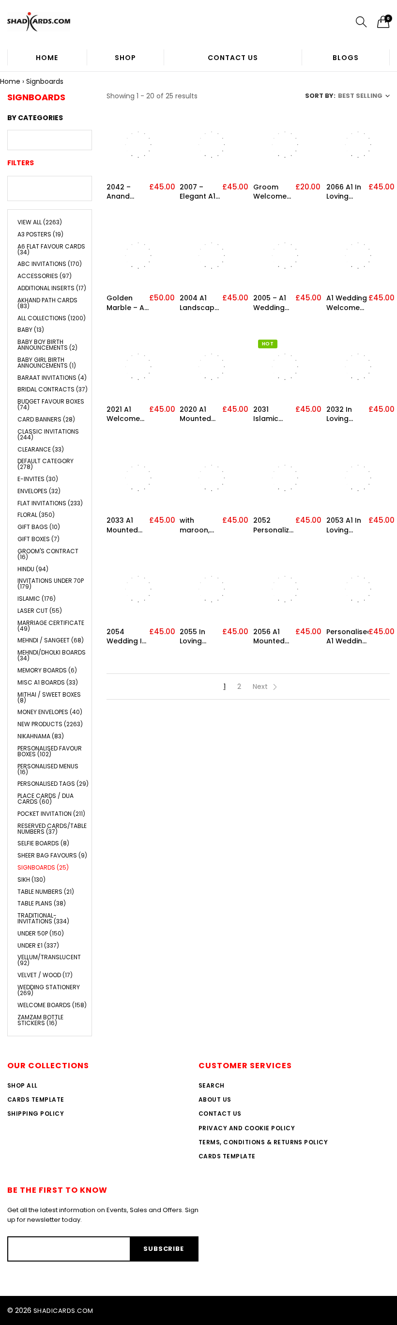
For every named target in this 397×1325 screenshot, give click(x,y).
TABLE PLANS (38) (41, 903)
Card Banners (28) (46, 419)
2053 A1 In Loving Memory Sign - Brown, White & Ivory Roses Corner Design (346, 525)
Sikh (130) (31, 879)
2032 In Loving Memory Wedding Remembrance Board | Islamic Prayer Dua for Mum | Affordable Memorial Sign (347, 414)
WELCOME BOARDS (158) (52, 1005)
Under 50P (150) (40, 933)
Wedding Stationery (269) (48, 990)
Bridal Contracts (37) (52, 389)
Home (47, 57)
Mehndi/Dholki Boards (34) (51, 655)
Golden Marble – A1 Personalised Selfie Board (128, 303)
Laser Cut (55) (39, 611)
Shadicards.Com (63, 1310)
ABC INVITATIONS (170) (49, 264)
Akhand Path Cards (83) (47, 303)
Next (261, 686)
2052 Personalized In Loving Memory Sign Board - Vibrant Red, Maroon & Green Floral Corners (274, 525)
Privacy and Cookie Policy (246, 1128)
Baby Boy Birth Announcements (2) (47, 345)
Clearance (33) (40, 449)
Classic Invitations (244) (48, 434)
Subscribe (163, 1248)
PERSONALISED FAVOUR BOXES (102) (49, 751)
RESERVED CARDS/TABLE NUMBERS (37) (52, 829)
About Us (214, 1099)
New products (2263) (50, 724)
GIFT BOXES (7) (38, 539)
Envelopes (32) (39, 491)
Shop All (22, 1085)
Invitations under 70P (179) (50, 584)
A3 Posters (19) (40, 234)
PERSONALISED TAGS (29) (53, 783)
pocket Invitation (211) (51, 814)
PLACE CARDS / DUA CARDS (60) (45, 799)
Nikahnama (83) (40, 736)
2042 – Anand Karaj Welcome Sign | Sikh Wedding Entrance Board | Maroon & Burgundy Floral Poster (124, 192)
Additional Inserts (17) (51, 288)
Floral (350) (36, 515)
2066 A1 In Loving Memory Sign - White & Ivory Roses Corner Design (347, 192)
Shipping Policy (35, 1113)
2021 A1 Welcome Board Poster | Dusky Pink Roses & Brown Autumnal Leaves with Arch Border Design (127, 414)
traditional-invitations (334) (43, 918)
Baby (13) (30, 330)
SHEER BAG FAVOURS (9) (52, 855)
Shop (125, 57)
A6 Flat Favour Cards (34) (51, 249)
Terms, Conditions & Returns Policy (263, 1142)
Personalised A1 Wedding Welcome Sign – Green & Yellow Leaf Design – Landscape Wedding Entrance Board (347, 636)
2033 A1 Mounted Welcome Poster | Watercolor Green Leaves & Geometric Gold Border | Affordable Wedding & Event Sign (127, 525)
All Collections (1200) (51, 318)
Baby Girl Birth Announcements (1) (46, 363)
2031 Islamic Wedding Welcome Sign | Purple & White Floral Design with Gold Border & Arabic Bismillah (274, 414)
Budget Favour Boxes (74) (50, 404)
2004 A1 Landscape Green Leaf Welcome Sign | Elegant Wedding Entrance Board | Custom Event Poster (199, 303)
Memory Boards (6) (47, 670)
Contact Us (233, 57)
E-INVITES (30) (37, 479)
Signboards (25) (43, 867)
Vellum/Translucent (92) (49, 960)
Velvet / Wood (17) (45, 975)
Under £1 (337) (38, 945)
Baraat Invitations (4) (52, 378)
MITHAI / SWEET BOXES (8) (49, 697)
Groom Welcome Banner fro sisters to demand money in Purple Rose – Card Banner (274, 192)
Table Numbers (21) (45, 892)
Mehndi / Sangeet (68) (50, 640)
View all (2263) (39, 222)
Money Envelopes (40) (49, 712)
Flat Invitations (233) (50, 503)
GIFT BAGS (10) (38, 527)
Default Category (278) (45, 464)
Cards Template (35, 1099)
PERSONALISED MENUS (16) (47, 769)
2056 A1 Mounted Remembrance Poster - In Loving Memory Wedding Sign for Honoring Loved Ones (274, 636)
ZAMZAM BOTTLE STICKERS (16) (40, 1019)
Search (211, 1085)
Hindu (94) (32, 569)
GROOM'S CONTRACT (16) (47, 554)
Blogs (346, 57)
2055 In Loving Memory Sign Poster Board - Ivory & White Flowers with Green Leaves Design (199, 636)
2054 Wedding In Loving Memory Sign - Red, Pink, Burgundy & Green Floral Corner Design (127, 636)
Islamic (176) (36, 598)
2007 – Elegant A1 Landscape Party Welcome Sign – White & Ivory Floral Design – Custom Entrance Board (199, 192)
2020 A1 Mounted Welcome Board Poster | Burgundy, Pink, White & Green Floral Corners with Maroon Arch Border (198, 414)
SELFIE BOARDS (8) (43, 843)
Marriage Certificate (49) (50, 626)
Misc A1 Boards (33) (47, 682)
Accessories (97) (44, 276)
